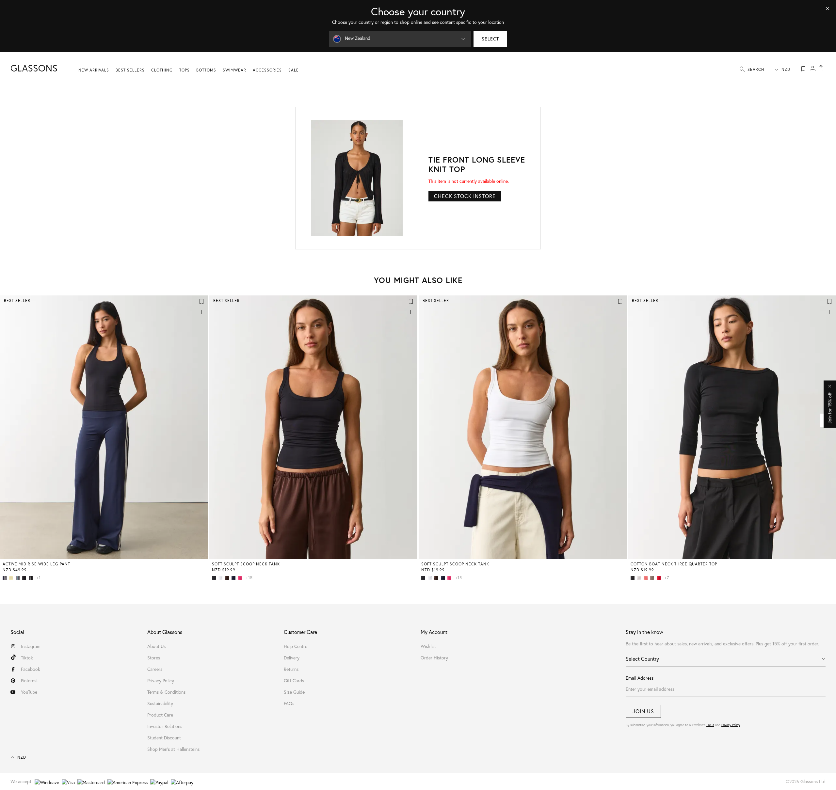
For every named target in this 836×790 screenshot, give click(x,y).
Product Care (160, 715)
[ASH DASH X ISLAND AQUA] (19, 578)
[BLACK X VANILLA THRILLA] (32, 578)
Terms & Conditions (166, 692)
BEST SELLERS (130, 70)
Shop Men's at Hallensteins (173, 749)
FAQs (289, 703)
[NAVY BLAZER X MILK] (6, 578)
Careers (154, 669)
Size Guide (294, 692)
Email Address (639, 678)
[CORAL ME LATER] (647, 578)
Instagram (30, 646)
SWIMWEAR (234, 70)
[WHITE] (221, 578)
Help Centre (295, 646)
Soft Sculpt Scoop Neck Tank (246, 563)
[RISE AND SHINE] (12, 578)
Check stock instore (465, 196)
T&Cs (710, 725)
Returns (291, 669)
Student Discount (164, 738)
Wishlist (428, 646)
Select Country (642, 658)
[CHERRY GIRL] (660, 578)
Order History (434, 658)
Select (490, 39)
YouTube (29, 692)
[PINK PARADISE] (241, 578)
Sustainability (160, 703)
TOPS (184, 70)
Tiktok (27, 658)
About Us (156, 646)
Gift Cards (294, 680)
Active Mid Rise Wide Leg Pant (36, 563)
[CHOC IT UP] (228, 578)
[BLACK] (25, 578)
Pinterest (29, 680)
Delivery (291, 658)
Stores (153, 658)
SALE (293, 70)
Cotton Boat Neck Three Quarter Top (674, 563)
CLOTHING (162, 70)
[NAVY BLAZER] (235, 578)
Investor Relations (164, 726)
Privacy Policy (730, 725)
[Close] (827, 8)
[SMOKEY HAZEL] (653, 578)
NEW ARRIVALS (93, 70)
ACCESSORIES (267, 70)
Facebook (30, 669)
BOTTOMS (206, 70)
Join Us (643, 711)
